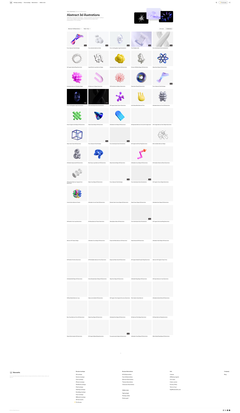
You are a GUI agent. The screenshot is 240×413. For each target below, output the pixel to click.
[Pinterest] (227, 410)
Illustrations (72, 11)
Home (68, 11)
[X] (225, 410)
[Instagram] (223, 410)
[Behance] (229, 410)
